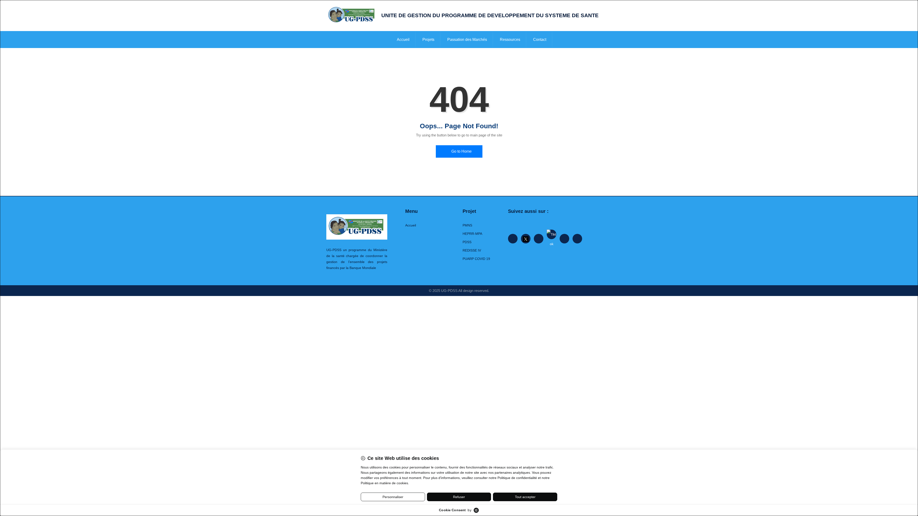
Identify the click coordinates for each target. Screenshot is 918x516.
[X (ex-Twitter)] (525, 238)
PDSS (467, 242)
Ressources (510, 40)
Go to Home (461, 151)
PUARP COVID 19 (476, 259)
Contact (539, 40)
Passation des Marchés (467, 40)
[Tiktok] (551, 234)
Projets (428, 40)
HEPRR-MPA (472, 234)
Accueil (403, 40)
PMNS (467, 225)
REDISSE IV (472, 250)
